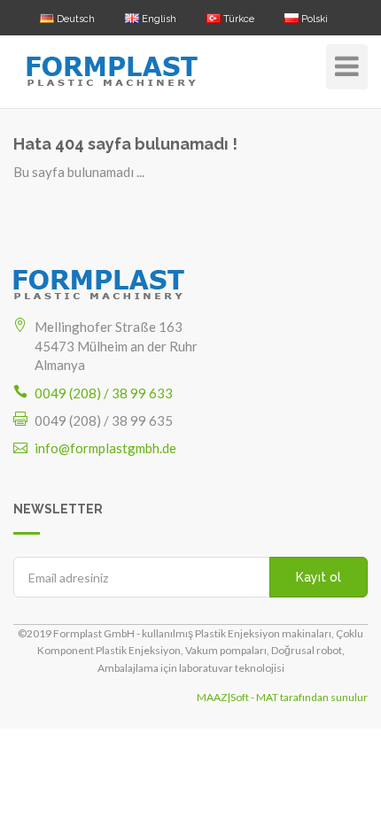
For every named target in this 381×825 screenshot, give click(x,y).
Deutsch (74, 19)
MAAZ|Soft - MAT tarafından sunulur (282, 697)
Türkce (237, 19)
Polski (313, 19)
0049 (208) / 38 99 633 (104, 393)
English (157, 19)
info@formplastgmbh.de (105, 448)
